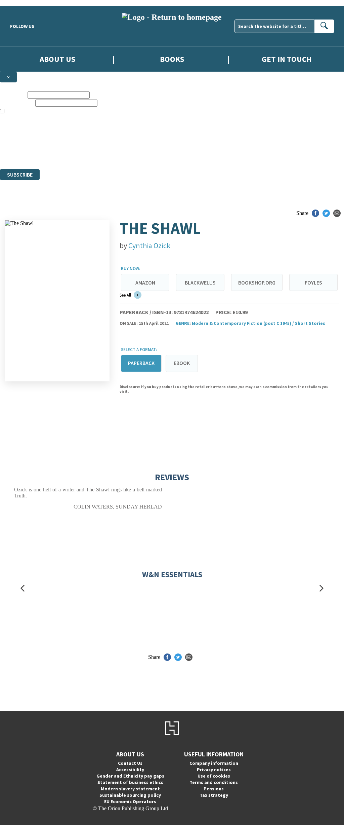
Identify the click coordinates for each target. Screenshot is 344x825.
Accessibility (130, 769)
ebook (182, 363)
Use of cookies (214, 776)
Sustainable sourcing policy (130, 795)
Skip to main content (22, 3)
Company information (213, 763)
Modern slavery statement (130, 789)
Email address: (17, 103)
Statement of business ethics (130, 782)
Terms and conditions (213, 782)
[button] (22, 588)
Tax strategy (214, 795)
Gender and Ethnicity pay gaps (130, 776)
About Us (57, 59)
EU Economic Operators (130, 801)
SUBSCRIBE (20, 174)
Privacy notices (214, 769)
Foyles (313, 282)
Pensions (214, 789)
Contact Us (130, 763)
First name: (13, 95)
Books (172, 59)
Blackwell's (200, 282)
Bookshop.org (256, 282)
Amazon (145, 282)
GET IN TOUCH (287, 59)
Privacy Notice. (133, 154)
